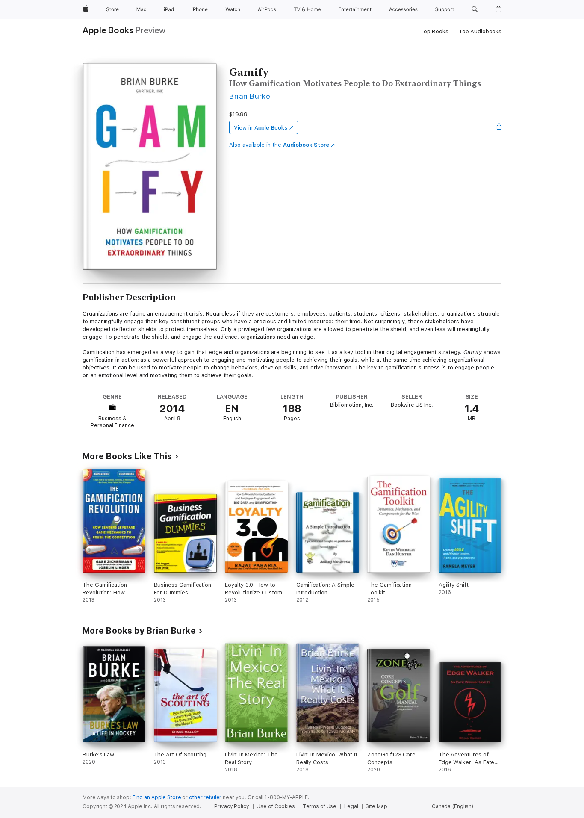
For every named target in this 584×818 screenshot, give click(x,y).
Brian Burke (249, 96)
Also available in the (279, 145)
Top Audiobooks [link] (480, 31)
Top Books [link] (434, 31)
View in (260, 127)
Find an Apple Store (157, 797)
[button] (474, 9)
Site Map (376, 806)
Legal (351, 806)
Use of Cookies (276, 806)
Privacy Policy (231, 806)
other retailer (205, 797)
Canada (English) (452, 806)
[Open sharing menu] (499, 127)
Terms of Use (320, 806)
